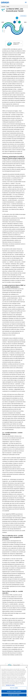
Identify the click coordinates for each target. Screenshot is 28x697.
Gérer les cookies (14, 687)
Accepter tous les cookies (14, 694)
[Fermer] (26, 667)
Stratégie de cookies (10, 685)
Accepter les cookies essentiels (14, 691)
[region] (14, 681)
